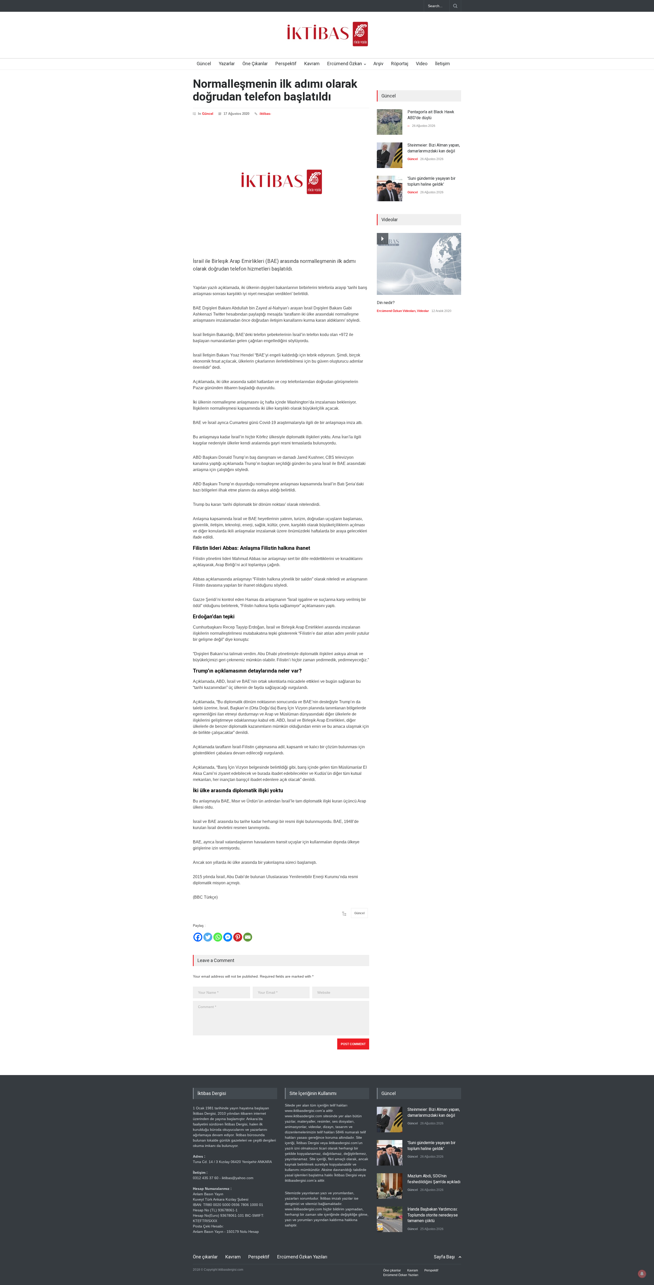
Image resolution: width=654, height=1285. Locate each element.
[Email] (247, 937)
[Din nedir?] (419, 264)
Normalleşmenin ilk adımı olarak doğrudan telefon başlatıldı (275, 90)
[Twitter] (207, 937)
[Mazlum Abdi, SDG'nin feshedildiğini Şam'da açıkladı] (389, 1186)
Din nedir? (386, 302)
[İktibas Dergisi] (327, 38)
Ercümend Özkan (344, 63)
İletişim (442, 63)
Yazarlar (227, 63)
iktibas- (265, 114)
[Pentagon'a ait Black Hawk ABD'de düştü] (389, 122)
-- (408, 126)
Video (421, 63)
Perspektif (286, 63)
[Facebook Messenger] (227, 937)
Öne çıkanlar (205, 1256)
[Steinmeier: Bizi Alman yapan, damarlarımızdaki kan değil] (389, 155)
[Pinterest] (237, 937)
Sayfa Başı (444, 1256)
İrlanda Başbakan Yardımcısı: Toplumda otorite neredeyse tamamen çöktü (432, 1215)
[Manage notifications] (642, 1274)
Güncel (204, 63)
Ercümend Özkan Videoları (396, 311)
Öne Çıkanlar (255, 63)
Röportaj (399, 63)
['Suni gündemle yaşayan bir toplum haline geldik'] (389, 188)
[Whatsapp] (217, 937)
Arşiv (378, 63)
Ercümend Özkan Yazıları (302, 1256)
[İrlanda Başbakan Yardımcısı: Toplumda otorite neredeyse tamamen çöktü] (389, 1219)
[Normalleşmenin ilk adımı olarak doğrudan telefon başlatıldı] (281, 181)
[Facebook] (197, 937)
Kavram (312, 63)
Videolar (423, 311)
